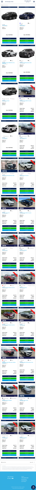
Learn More (9, 42)
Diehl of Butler (4, 45)
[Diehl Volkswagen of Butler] (2, 2)
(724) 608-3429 (24, 477)
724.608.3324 (15, 45)
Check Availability (9, 40)
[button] (17, 16)
